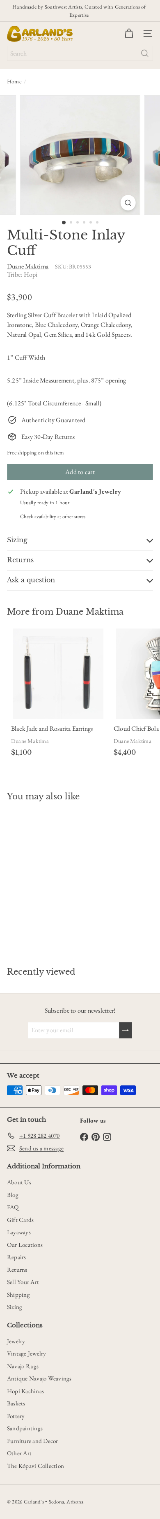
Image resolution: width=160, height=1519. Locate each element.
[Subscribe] (125, 1030)
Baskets (16, 1403)
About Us (19, 1182)
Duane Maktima (89, 612)
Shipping (18, 1294)
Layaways (19, 1232)
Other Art (19, 1453)
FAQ (13, 1207)
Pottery (16, 1416)
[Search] (145, 53)
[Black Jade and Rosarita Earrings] (58, 694)
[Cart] (128, 33)
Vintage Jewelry (26, 1353)
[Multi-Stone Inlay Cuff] (58, 879)
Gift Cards (20, 1220)
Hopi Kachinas (25, 1391)
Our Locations (25, 1244)
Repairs (16, 1257)
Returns (17, 1269)
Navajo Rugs (23, 1366)
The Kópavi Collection (35, 1466)
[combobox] (80, 53)
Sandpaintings (25, 1428)
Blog (12, 1195)
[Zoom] (127, 202)
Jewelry (16, 1341)
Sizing (14, 1307)
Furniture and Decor (32, 1441)
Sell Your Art (23, 1282)
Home (14, 81)
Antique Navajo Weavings (39, 1378)
